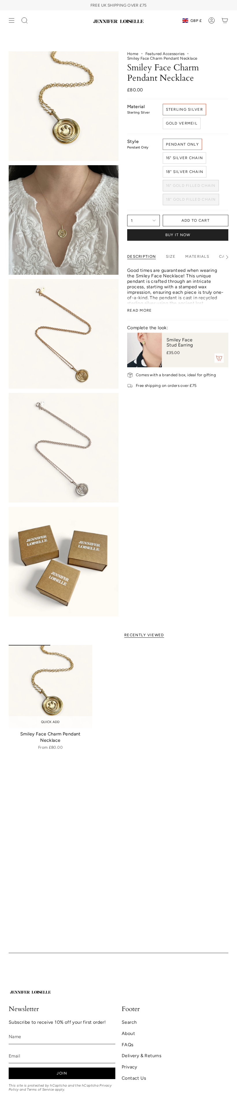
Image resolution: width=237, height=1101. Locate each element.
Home (132, 53)
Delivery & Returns (141, 1055)
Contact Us (134, 1078)
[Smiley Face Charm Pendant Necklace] (50, 686)
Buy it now (177, 235)
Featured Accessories (165, 53)
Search (129, 1022)
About (128, 1033)
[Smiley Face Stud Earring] (144, 350)
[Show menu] (11, 20)
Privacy (129, 1067)
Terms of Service (40, 1089)
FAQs (128, 1044)
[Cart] (225, 20)
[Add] (219, 358)
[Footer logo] (30, 991)
